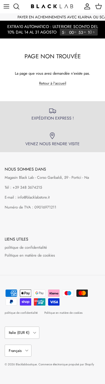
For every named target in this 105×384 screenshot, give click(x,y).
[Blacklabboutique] (52, 6)
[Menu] (6, 6)
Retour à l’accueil (52, 83)
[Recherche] (19, 6)
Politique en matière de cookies (30, 255)
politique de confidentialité (26, 247)
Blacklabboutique (26, 364)
